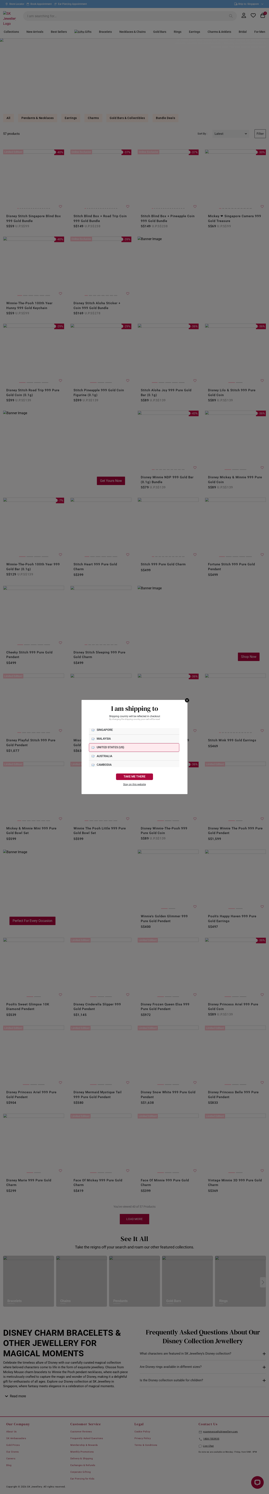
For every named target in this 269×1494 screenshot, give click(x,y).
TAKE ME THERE (134, 776)
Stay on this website (134, 784)
